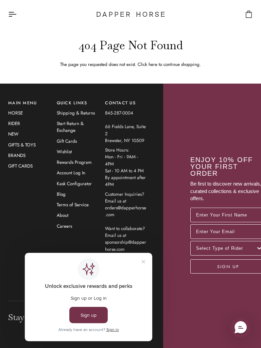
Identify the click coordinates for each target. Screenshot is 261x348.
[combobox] (226, 248)
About (62, 215)
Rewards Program (74, 162)
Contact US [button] (120, 103)
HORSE (15, 113)
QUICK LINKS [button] (72, 103)
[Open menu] (18, 14)
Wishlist (64, 152)
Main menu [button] (22, 103)
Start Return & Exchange (70, 127)
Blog (61, 194)
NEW (13, 134)
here (153, 64)
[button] (240, 327)
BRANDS (16, 155)
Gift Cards (67, 141)
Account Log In (71, 173)
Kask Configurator (74, 183)
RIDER (14, 123)
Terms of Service (73, 205)
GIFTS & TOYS (22, 145)
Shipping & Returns (76, 113)
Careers (64, 226)
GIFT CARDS (20, 166)
